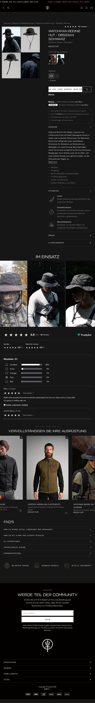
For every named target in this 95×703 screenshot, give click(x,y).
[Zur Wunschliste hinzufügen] (67, 437)
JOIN (47, 619)
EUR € (46, 689)
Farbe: (58, 52)
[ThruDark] (47, 8)
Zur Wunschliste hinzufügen (87, 89)
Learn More (78, 102)
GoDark (59, 114)
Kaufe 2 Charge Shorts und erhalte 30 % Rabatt (69, 2)
